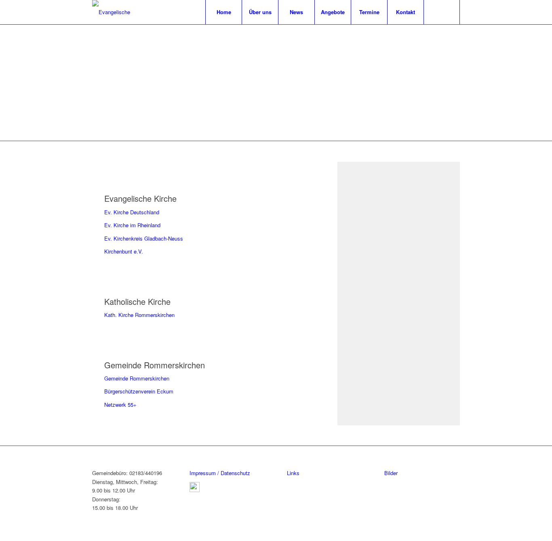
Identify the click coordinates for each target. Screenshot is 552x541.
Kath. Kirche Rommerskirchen (139, 315)
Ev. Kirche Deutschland (131, 212)
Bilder (391, 473)
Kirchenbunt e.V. (123, 251)
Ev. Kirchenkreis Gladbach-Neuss (143, 238)
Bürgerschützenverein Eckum (138, 391)
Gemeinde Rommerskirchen (136, 378)
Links (293, 473)
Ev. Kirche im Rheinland (132, 225)
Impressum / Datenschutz (220, 473)
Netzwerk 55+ (120, 404)
